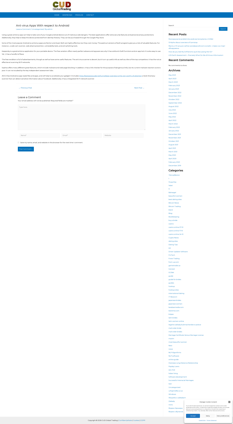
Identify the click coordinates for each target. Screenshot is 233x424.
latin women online (176, 321)
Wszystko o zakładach (177, 398)
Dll (170, 248)
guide (171, 276)
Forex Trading (174, 258)
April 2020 (172, 158)
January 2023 (174, 89)
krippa (171, 314)
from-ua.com (174, 262)
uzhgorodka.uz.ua (176, 391)
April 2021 (172, 148)
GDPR (143, 420)
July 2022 (172, 110)
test (170, 384)
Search (171, 25)
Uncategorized (38, 29)
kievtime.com (174, 311)
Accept (193, 416)
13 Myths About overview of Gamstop (183, 42)
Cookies (136, 420)
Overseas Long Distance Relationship (183, 363)
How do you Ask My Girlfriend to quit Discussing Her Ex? (190, 52)
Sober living (173, 373)
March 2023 (173, 82)
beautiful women (175, 196)
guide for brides (175, 279)
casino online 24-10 (176, 234)
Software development (178, 377)
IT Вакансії (173, 297)
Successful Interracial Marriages (181, 380)
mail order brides (175, 332)
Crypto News (174, 238)
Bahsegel (172, 192)
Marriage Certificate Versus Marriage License (186, 335)
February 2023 (174, 85)
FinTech (172, 255)
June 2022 (173, 113)
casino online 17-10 (176, 231)
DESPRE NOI (67, 15)
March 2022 (173, 124)
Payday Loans (174, 366)
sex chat (172, 370)
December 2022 (175, 92)
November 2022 (175, 96)
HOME (56, 15)
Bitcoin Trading (175, 206)
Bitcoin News (174, 203)
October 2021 (174, 141)
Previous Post (25, 88)
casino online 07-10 (176, 227)
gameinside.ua (174, 265)
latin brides (173, 318)
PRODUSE (79, 15)
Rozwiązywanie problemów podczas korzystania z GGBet (191, 39)
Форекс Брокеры (176, 408)
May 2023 (172, 75)
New (170, 345)
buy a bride (173, 220)
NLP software (174, 356)
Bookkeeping (174, 217)
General (172, 269)
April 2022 (172, 120)
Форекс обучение (176, 412)
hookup (172, 286)
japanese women (175, 304)
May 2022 (172, 117)
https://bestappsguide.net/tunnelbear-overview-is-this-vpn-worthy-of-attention (110, 76)
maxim (171, 338)
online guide (174, 359)
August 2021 (173, 145)
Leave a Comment (23, 29)
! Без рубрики (174, 175)
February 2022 (174, 127)
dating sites (173, 241)
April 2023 (172, 79)
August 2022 (173, 106)
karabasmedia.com (176, 307)
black (171, 210)
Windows (172, 394)
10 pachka (172, 182)
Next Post (139, 88)
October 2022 (174, 99)
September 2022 (175, 103)
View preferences (223, 416)
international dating (176, 293)
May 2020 (172, 155)
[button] (229, 402)
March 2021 (173, 152)
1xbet (171, 185)
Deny (208, 416)
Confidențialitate (125, 420)
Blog (170, 213)
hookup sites (174, 290)
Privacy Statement (212, 420)
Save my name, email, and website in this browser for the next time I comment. (51, 142)
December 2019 (175, 165)
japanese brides (175, 300)
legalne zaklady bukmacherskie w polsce (185, 325)
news (171, 349)
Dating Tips (173, 245)
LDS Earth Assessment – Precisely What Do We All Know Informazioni (196, 55)
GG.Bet (171, 272)
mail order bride (175, 328)
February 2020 (174, 162)
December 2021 (175, 134)
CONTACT (90, 15)
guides (171, 283)
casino (171, 224)
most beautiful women (178, 342)
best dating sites (175, 199)
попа (171, 405)
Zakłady (172, 401)
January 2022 (174, 131)
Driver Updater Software (178, 252)
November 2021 (175, 138)
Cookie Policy (202, 420)
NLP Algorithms (175, 352)
